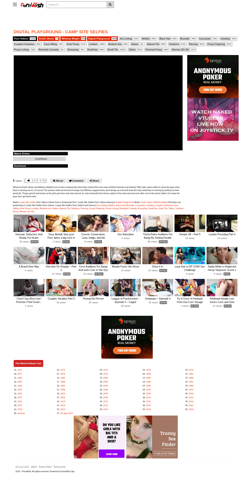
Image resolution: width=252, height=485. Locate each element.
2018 (62, 405)
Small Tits (116, 49)
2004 (105, 393)
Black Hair (167, 38)
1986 (191, 378)
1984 (105, 378)
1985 (148, 378)
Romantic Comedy (51, 49)
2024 (105, 409)
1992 (19, 386)
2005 (148, 393)
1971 (19, 370)
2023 (62, 409)
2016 (191, 401)
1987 (19, 382)
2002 (19, 393)
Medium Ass (118, 44)
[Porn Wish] (32, 4)
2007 (19, 397)
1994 (105, 386)
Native (137, 44)
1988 (62, 382)
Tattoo (135, 49)
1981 (191, 374)
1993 (62, 386)
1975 (148, 370)
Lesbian (97, 44)
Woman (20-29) (183, 49)
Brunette (187, 38)
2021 (191, 405)
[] (110, 4)
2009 (105, 397)
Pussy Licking (24, 49)
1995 (148, 386)
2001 (191, 389)
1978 (62, 374)
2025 (148, 409)
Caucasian (208, 38)
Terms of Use (59, 466)
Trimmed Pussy (156, 49)
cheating (228, 38)
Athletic (149, 38)
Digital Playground (102, 38)
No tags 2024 (66, 413)
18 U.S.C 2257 (22, 466)
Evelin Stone (48, 38)
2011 (191, 397)
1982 (19, 378)
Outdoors (177, 44)
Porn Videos (24, 38)
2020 (148, 405)
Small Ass (95, 49)
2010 (148, 397)
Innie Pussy (76, 44)
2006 (191, 393)
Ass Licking (129, 38)
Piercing (196, 44)
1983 (62, 378)
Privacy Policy (45, 466)
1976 (191, 370)
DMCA (34, 466)
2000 (148, 389)
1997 (19, 389)
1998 (62, 389)
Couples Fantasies (27, 44)
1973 (62, 370)
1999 (105, 389)
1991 (191, 382)
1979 (105, 374)
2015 (148, 401)
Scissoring (75, 49)
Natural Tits (156, 44)
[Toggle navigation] (16, 4)
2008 (62, 397)
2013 (62, 401)
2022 (19, 409)
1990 (148, 382)
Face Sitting (53, 44)
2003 (62, 393)
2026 (191, 409)
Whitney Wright (73, 38)
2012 (19, 401)
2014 (105, 401)
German (21, 413)
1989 (105, 382)
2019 (105, 405)
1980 (148, 374)
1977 (19, 374)
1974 (105, 370)
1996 (191, 386)
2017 (19, 405)
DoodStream (41, 159)
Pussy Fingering (219, 44)
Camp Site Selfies (27, 202)
